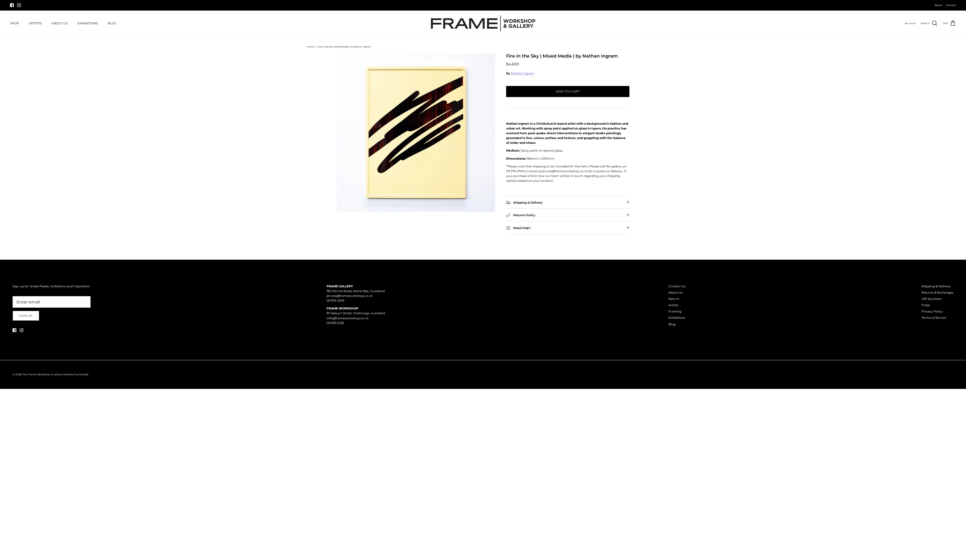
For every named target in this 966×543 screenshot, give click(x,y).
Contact (951, 5)
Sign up (26, 316)
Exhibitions (676, 318)
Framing (674, 311)
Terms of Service (933, 318)
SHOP (14, 23)
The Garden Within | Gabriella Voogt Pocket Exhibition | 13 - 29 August (483, 5)
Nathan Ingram (522, 73)
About (938, 5)
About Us (675, 292)
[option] (416, 133)
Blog (671, 324)
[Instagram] (19, 5)
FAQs (925, 305)
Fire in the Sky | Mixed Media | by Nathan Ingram (344, 46)
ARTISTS (35, 23)
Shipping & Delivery (936, 286)
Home (310, 46)
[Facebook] (12, 5)
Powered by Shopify (75, 374)
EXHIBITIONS (87, 23)
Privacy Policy (932, 311)
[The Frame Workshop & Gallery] (483, 23)
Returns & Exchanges (937, 292)
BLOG (112, 23)
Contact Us (677, 286)
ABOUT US (59, 23)
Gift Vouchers (931, 299)
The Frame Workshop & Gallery (42, 374)
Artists (673, 305)
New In (673, 299)
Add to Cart (568, 91)
